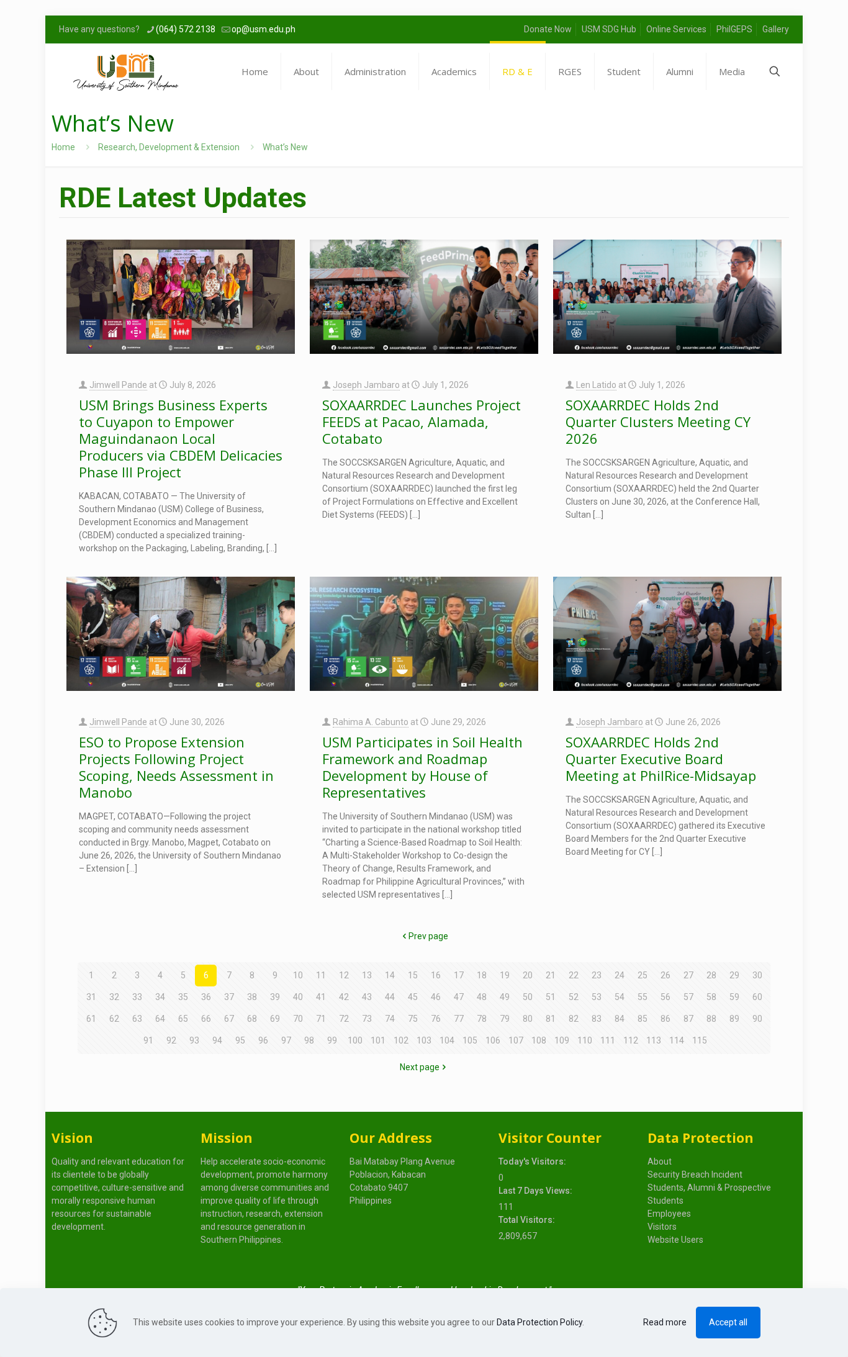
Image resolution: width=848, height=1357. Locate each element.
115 (699, 1040)
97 (286, 1040)
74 (390, 1019)
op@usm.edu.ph (263, 29)
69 (275, 1019)
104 (447, 1040)
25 (642, 975)
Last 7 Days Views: (536, 1191)
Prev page (428, 936)
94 (217, 1040)
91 (148, 1040)
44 (390, 997)
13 (367, 975)
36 (206, 997)
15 (413, 975)
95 (240, 1040)
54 (620, 997)
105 (469, 1040)
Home (63, 147)
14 (390, 975)
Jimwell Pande (118, 385)
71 (321, 1019)
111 (607, 1040)
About (659, 1161)
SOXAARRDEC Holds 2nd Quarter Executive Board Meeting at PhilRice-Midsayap (661, 759)
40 (298, 997)
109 (561, 1040)
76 (436, 1019)
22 (574, 975)
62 (114, 1019)
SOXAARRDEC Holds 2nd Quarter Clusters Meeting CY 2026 (658, 421)
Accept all (728, 1322)
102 (401, 1040)
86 (665, 1019)
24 (620, 975)
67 (229, 1019)
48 (482, 997)
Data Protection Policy (539, 1322)
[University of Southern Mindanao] (125, 71)
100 (355, 1040)
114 (676, 1040)
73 (367, 1019)
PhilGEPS (734, 29)
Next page (420, 1067)
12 (344, 975)
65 (183, 1019)
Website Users (675, 1240)
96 (263, 1040)
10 (298, 975)
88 (711, 1019)
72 (344, 1019)
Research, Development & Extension (169, 147)
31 (91, 997)
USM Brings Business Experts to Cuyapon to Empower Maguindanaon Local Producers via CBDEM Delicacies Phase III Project (180, 438)
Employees (669, 1214)
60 (757, 997)
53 (597, 997)
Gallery (775, 29)
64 (160, 1019)
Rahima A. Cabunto (370, 722)
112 (630, 1040)
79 (505, 1019)
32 (114, 997)
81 (551, 1019)
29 (734, 975)
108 (538, 1040)
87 (688, 1019)
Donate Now (548, 29)
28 (711, 975)
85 (642, 1019)
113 (653, 1040)
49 (505, 997)
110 (584, 1040)
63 (137, 1019)
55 (642, 997)
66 (206, 1019)
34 (160, 997)
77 (459, 1019)
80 (528, 1019)
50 (528, 997)
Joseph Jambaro (366, 385)
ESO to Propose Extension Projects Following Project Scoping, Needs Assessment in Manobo (176, 767)
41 (321, 997)
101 (378, 1040)
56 (665, 997)
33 (137, 997)
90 (757, 1019)
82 (574, 1019)
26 (665, 975)
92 (171, 1040)
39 (275, 997)
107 (515, 1040)
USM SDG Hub (609, 29)
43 (367, 997)
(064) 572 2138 (185, 29)
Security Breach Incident (694, 1174)
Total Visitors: (527, 1220)
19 (505, 975)
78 (482, 1019)
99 (332, 1040)
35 (183, 997)
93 (194, 1040)
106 (492, 1040)
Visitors (662, 1227)
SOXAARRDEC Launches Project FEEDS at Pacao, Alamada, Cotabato (421, 421)
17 (459, 975)
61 (91, 1019)
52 (574, 997)
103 (424, 1040)
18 (482, 975)
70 (298, 1019)
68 (252, 1019)
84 (620, 1019)
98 (309, 1040)
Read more (665, 1322)
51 (551, 997)
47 (459, 997)
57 (688, 997)
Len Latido (596, 385)
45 (413, 997)
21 (551, 975)
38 (252, 997)
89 (734, 1019)
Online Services (676, 29)
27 (688, 975)
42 (344, 997)
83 (597, 1019)
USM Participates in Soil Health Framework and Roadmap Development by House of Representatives (422, 767)
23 (597, 975)
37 (229, 997)
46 (436, 997)
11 (321, 975)
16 (436, 975)
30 (757, 975)
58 (711, 997)
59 (734, 997)
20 (528, 975)
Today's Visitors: (533, 1161)
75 (413, 1019)
